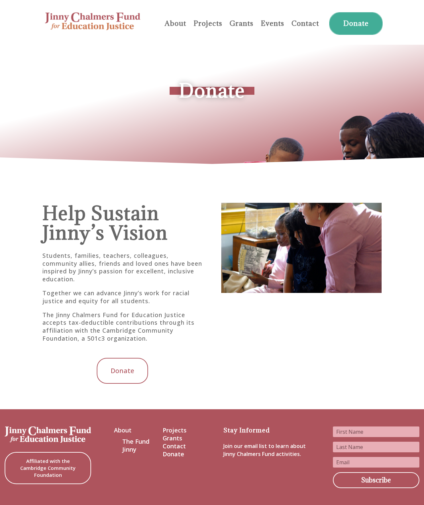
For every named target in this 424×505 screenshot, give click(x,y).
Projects (207, 24)
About (175, 24)
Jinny (129, 449)
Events (272, 24)
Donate (356, 23)
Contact (305, 24)
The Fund (135, 441)
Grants (241, 24)
